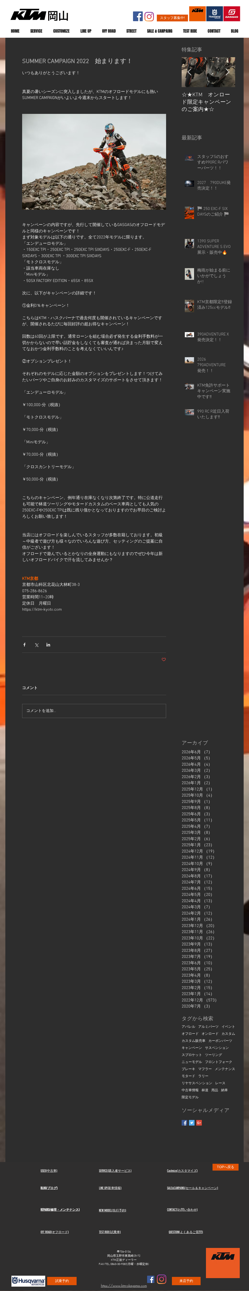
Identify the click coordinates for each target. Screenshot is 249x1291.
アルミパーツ (208, 1027)
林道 (205, 1090)
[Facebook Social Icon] (138, 16)
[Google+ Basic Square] (199, 1123)
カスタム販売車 (193, 1041)
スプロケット (192, 1055)
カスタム (228, 1034)
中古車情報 (190, 1090)
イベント (228, 1027)
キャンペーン (192, 1048)
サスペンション (217, 1048)
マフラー (205, 1069)
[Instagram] (149, 16)
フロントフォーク (218, 1062)
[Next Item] (227, 72)
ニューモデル (192, 1062)
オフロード (190, 1034)
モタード (188, 1076)
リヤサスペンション (197, 1083)
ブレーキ (188, 1069)
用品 (214, 1090)
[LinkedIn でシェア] (48, 644)
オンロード (210, 1034)
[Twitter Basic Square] (192, 1123)
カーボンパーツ (220, 1041)
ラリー (203, 1076)
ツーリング (213, 1055)
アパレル (188, 1027)
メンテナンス (225, 1069)
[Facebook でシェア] (24, 644)
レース (220, 1083)
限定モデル (190, 1097)
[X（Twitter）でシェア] (36, 644)
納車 (224, 1090)
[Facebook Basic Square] (184, 1123)
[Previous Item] (189, 72)
